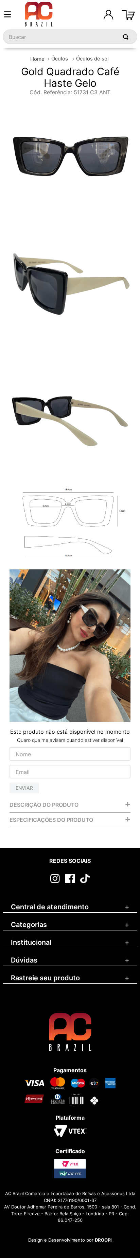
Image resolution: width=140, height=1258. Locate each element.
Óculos (59, 58)
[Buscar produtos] (127, 36)
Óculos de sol (92, 58)
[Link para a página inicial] (37, 59)
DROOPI (103, 1240)
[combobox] (70, 36)
